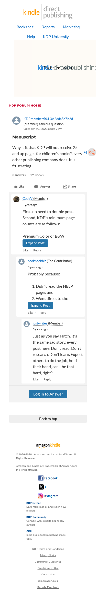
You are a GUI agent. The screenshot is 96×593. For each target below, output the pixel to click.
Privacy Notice (48, 555)
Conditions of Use (48, 568)
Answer (45, 186)
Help (31, 36)
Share (72, 186)
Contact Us (48, 574)
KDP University (56, 36)
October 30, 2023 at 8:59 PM (43, 129)
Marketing (71, 27)
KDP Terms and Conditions (48, 549)
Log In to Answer (48, 393)
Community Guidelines (48, 561)
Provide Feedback (48, 587)
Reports (48, 27)
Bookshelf (25, 27)
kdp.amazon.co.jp (48, 580)
